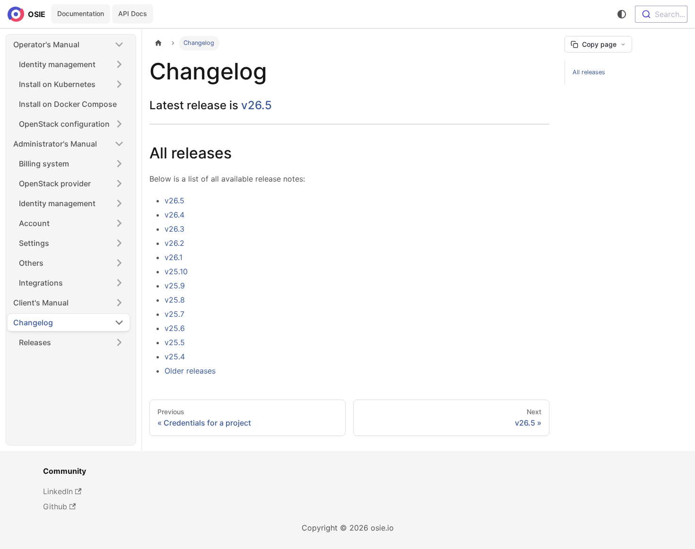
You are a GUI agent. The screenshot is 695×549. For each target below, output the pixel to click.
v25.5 (175, 342)
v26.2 (174, 243)
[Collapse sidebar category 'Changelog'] (119, 322)
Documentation (80, 13)
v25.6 (175, 328)
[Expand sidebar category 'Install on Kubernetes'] (119, 84)
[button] (71, 123)
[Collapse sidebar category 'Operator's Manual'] (119, 44)
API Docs (132, 13)
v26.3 (174, 229)
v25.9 (175, 285)
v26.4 (174, 214)
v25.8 (175, 300)
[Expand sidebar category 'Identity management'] (119, 64)
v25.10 (176, 271)
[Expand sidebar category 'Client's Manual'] (119, 302)
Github (55, 506)
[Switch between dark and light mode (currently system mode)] (621, 14)
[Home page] (158, 43)
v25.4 (175, 356)
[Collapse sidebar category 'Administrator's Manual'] (119, 143)
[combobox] (661, 14)
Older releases (190, 370)
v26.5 (256, 105)
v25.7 (174, 314)
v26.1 (173, 257)
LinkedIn (58, 491)
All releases (589, 72)
